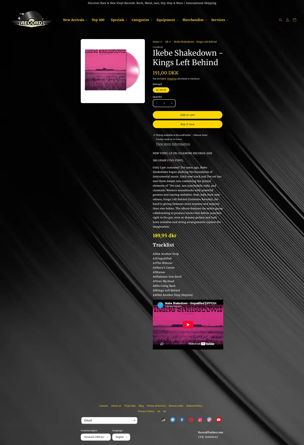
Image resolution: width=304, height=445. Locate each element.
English (120, 437)
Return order (176, 405)
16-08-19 (161, 90)
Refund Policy (194, 405)
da (164, 411)
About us (116, 405)
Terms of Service (156, 405)
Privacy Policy (146, 411)
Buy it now (188, 124)
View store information (173, 144)
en (159, 411)
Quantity (157, 97)
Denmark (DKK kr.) (94, 437)
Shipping (171, 78)
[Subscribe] (133, 420)
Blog (141, 405)
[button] (74, 20)
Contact (103, 405)
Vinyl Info (130, 405)
